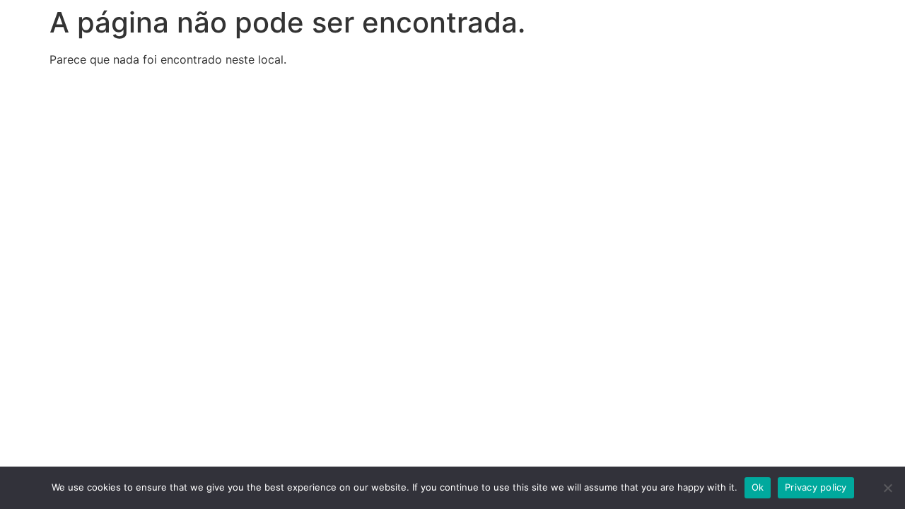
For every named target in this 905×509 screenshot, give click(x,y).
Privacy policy (816, 487)
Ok (758, 487)
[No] (887, 488)
